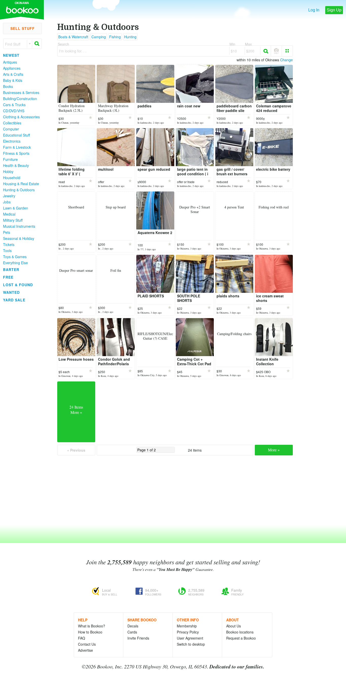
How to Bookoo (90, 631)
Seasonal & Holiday (18, 238)
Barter (11, 269)
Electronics (12, 141)
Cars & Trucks (14, 104)
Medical (9, 214)
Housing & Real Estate (21, 183)
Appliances (12, 68)
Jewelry (9, 195)
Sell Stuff (22, 28)
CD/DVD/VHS (13, 110)
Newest (11, 55)
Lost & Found (18, 284)
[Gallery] (287, 51)
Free (8, 277)
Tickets (8, 244)
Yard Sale (14, 299)
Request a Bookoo (241, 638)
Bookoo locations (240, 631)
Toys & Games (15, 256)
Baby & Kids (12, 80)
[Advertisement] (20, 380)
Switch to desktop (191, 644)
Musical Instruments (19, 226)
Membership (187, 625)
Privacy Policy (188, 631)
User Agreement (190, 638)
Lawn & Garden (15, 207)
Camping (98, 36)
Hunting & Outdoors (19, 189)
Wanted (11, 292)
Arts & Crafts (13, 74)
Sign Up (334, 10)
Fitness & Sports (16, 153)
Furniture (10, 159)
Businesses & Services (21, 92)
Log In (313, 10)
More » (274, 449)
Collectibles (12, 122)
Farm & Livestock (17, 147)
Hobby (8, 171)
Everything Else (15, 262)
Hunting (130, 36)
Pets (6, 232)
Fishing (115, 36)
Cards (132, 631)
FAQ (81, 638)
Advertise (85, 650)
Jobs (7, 201)
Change (286, 59)
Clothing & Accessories (21, 116)
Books (8, 86)
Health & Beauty (16, 165)
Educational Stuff (16, 135)
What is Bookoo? (91, 625)
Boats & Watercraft (73, 36)
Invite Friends (138, 638)
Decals (132, 625)
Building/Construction (20, 98)
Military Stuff (13, 220)
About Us (233, 625)
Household (11, 177)
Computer (11, 128)
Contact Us (87, 644)
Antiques (10, 62)
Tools (7, 250)
